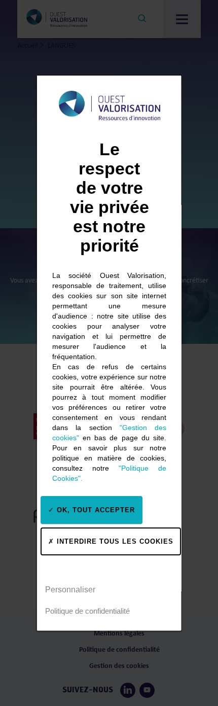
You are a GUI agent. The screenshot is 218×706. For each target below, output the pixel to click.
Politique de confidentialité (87, 610)
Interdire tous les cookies (113, 541)
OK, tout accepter (94, 509)
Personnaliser (70, 589)
